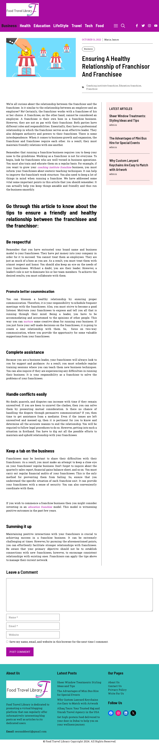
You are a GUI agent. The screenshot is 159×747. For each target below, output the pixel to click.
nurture (28, 321)
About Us (113, 682)
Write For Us (116, 693)
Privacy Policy (117, 689)
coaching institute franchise (54, 167)
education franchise (40, 506)
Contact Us (115, 686)
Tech (89, 25)
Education (42, 25)
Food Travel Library (18, 704)
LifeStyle (60, 25)
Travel (77, 25)
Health (25, 25)
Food (100, 25)
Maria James (111, 39)
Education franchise (130, 85)
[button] (123, 25)
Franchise (92, 88)
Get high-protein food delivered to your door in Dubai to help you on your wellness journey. (78, 720)
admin (113, 124)
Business (9, 25)
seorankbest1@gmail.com (31, 731)
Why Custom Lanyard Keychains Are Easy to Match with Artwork (128, 164)
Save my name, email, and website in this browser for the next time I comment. (58, 641)
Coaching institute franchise (102, 85)
